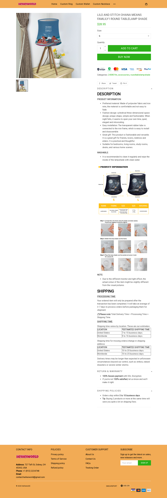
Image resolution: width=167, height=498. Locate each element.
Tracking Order (92, 468)
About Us (90, 454)
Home (54, 4)
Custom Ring (66, 4)
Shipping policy (58, 463)
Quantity (101, 42)
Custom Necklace (101, 4)
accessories (124, 75)
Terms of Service (59, 459)
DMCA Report (111, 486)
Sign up (144, 463)
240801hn (112, 75)
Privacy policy (57, 454)
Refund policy (57, 468)
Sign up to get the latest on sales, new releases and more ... (135, 456)
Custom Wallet (83, 4)
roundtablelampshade (140, 75)
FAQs (88, 463)
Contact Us (91, 459)
